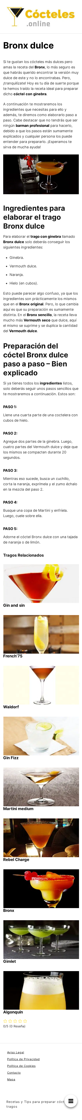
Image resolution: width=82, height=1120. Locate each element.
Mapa (11, 1079)
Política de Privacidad (23, 1059)
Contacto (14, 1072)
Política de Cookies (21, 1066)
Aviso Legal (15, 1052)
